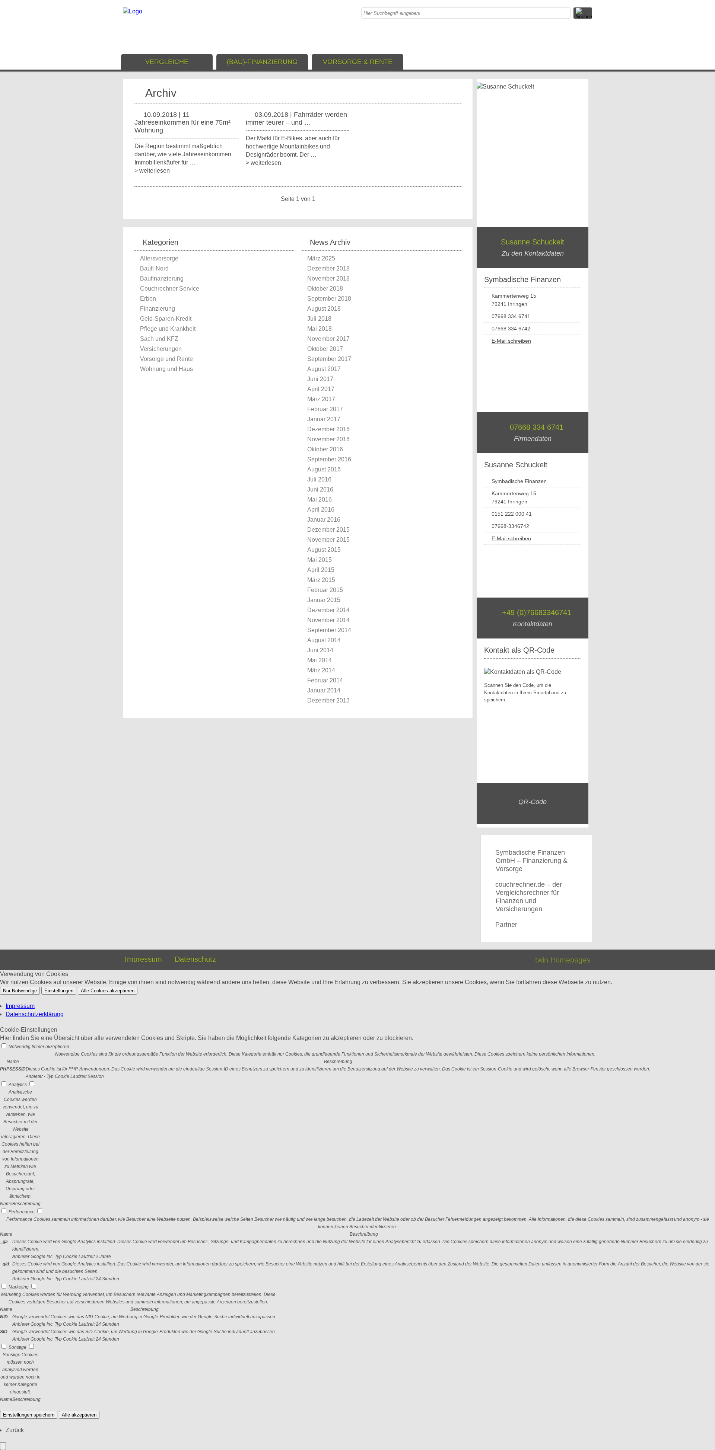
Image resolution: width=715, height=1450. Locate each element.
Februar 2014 (325, 680)
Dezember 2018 (328, 268)
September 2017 (329, 359)
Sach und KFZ (159, 339)
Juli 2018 (319, 319)
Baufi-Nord (154, 268)
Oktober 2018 (325, 288)
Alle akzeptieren (79, 1415)
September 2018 (329, 298)
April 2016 (320, 509)
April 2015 (320, 570)
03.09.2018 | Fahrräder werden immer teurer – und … (296, 118)
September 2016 (329, 459)
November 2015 (328, 540)
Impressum (143, 959)
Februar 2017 (325, 409)
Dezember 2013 (328, 700)
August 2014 (324, 640)
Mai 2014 (319, 660)
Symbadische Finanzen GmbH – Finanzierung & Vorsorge (531, 861)
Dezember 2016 (328, 429)
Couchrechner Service (169, 288)
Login (513, 960)
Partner (506, 924)
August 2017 (324, 369)
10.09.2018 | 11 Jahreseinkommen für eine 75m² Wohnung (182, 122)
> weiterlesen (152, 170)
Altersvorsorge (159, 258)
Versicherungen (161, 349)
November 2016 (328, 439)
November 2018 (328, 278)
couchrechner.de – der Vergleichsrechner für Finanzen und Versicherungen (528, 897)
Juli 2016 (319, 479)
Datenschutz (195, 959)
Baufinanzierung (162, 278)
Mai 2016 (319, 499)
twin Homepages (562, 960)
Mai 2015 (319, 560)
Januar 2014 (323, 690)
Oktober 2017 (325, 349)
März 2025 (321, 258)
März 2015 (321, 580)
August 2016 (324, 469)
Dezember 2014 (328, 610)
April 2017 (320, 389)
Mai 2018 (319, 329)
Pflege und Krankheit (168, 329)
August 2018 (324, 308)
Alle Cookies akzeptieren (107, 990)
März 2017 (321, 399)
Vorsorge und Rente (166, 359)
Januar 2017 (323, 419)
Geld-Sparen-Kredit (165, 319)
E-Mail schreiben (511, 341)
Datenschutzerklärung (35, 1014)
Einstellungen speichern (28, 1415)
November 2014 (328, 620)
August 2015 (324, 550)
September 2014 (329, 630)
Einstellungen (58, 990)
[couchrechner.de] (132, 11)
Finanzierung (157, 308)
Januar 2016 (323, 519)
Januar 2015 (323, 600)
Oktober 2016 (325, 449)
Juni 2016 (320, 489)
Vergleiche (166, 61)
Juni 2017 (320, 379)
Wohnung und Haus (166, 369)
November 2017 (328, 339)
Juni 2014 (320, 650)
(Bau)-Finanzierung (262, 61)
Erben (148, 298)
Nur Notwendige (20, 990)
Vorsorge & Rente (358, 61)
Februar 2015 (325, 590)
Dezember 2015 (328, 529)
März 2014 (321, 670)
